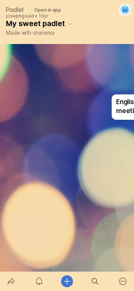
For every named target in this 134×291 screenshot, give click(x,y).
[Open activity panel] (38, 281)
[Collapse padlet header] (70, 23)
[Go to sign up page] (125, 10)
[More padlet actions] (123, 281)
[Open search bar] (95, 281)
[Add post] (66, 281)
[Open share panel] (10, 281)
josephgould (20, 16)
